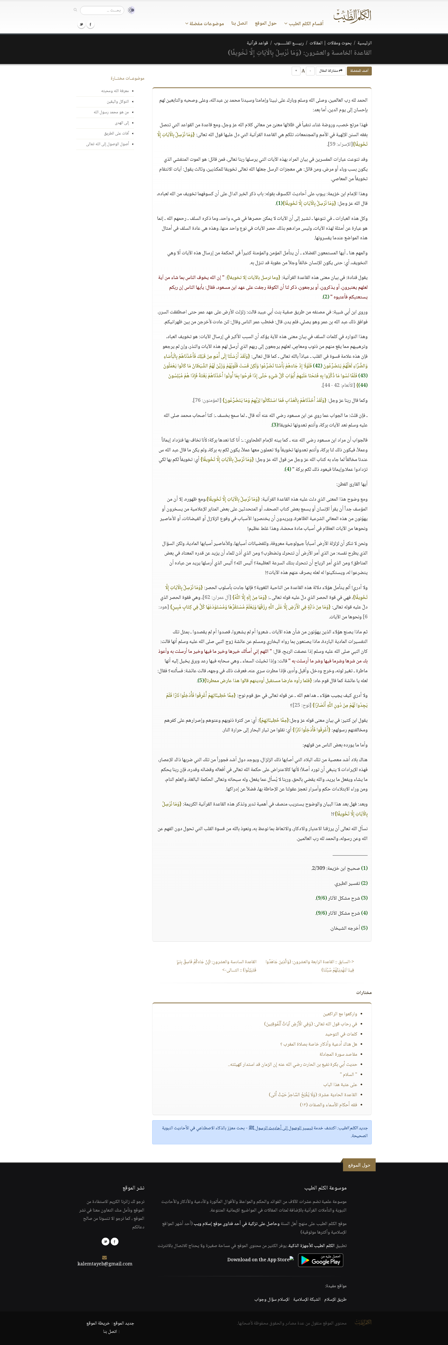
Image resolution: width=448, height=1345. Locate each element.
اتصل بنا (239, 23)
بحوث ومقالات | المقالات (331, 43)
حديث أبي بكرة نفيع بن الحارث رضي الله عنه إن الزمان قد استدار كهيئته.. (292, 1065)
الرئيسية (365, 43)
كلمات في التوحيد (341, 1034)
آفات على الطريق (116, 133)
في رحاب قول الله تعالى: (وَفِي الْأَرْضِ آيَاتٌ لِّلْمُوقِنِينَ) (310, 1024)
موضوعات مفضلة (206, 24)
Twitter (81, 24)
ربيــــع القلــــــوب (289, 43)
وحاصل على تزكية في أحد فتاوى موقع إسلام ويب (237, 1224)
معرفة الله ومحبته (115, 91)
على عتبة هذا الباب (340, 1085)
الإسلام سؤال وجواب (271, 1300)
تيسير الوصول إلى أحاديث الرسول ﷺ (281, 1128)
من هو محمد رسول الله (111, 112)
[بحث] (75, 10)
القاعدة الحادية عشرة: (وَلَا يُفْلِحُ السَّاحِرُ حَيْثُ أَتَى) (313, 1095)
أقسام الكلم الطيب (306, 24)
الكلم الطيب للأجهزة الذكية (312, 1246)
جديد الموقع (123, 1323)
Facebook (90, 24)
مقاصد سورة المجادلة (338, 1054)
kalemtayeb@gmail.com (105, 1264)
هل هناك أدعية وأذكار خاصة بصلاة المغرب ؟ (318, 1044)
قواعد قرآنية (257, 43)
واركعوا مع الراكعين (340, 1014)
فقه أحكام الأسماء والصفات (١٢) (328, 1105)
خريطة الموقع (98, 1323)
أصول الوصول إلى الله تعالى (107, 144)
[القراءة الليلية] (129, 10)
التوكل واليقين (118, 101)
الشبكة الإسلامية (306, 1300)
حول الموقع (266, 23)
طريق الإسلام (335, 1300)
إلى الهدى (122, 123)
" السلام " (348, 1075)
